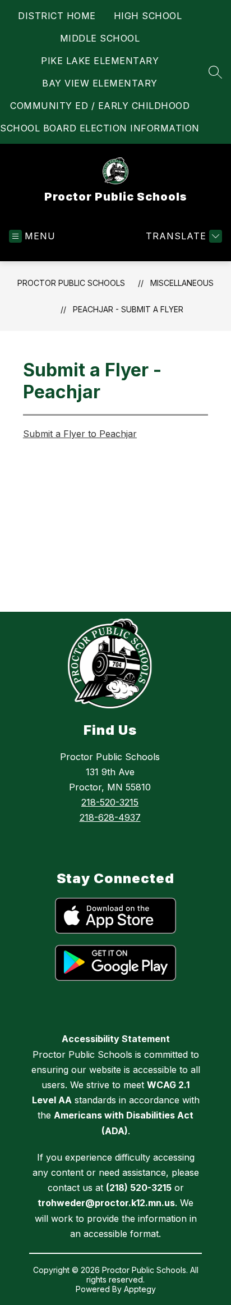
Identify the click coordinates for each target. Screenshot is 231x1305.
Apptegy (140, 1289)
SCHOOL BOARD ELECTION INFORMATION (100, 128)
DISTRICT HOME (57, 15)
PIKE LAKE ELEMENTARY (100, 60)
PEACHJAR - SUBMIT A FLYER (128, 309)
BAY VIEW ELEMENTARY (100, 83)
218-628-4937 (110, 817)
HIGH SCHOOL (148, 15)
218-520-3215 (109, 802)
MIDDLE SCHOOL (100, 38)
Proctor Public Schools (71, 283)
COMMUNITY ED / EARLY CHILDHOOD (100, 105)
